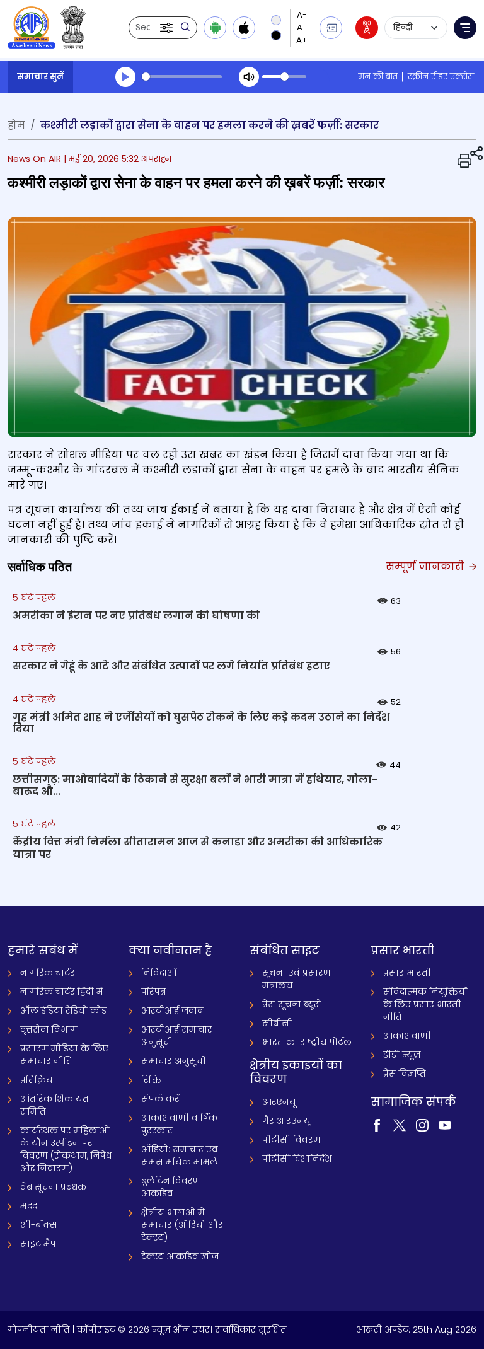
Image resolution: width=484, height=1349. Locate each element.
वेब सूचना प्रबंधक (53, 1187)
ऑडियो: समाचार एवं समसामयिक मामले (179, 1155)
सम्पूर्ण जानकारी (426, 566)
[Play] (125, 77)
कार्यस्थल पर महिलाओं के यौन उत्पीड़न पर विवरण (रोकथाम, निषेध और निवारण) (66, 1149)
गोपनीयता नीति (39, 1329)
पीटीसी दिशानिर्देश (297, 1158)
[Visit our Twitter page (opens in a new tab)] (399, 1124)
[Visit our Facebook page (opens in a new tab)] (377, 1124)
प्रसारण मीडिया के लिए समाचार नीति (64, 1054)
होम (16, 125)
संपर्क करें (160, 1098)
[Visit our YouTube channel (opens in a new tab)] (445, 1124)
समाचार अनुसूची (173, 1061)
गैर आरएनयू (286, 1121)
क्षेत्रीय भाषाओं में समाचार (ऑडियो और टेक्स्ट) (182, 1225)
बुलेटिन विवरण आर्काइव (170, 1187)
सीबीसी (277, 1023)
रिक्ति (151, 1080)
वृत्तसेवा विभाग (49, 1029)
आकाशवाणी (407, 1035)
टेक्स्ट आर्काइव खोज (180, 1256)
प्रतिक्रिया (37, 1080)
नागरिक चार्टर (47, 972)
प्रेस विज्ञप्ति (404, 1073)
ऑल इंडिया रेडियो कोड (63, 1010)
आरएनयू (279, 1102)
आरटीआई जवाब (172, 1010)
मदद (28, 1206)
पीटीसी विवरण (291, 1139)
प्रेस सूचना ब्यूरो (291, 1004)
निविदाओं (159, 972)
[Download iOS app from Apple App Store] (244, 27)
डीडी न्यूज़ (401, 1054)
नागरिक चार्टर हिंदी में (61, 991)
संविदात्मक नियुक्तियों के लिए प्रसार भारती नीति (425, 1004)
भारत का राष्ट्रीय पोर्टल (307, 1042)
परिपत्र (153, 991)
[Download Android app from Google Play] (215, 27)
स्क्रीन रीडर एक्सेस (441, 77)
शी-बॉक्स (38, 1225)
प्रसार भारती (407, 972)
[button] (167, 27)
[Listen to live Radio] (366, 27)
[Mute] (249, 77)
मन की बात (378, 77)
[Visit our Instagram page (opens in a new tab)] (422, 1124)
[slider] (182, 77)
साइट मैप (38, 1243)
